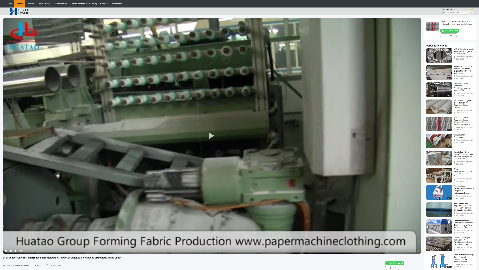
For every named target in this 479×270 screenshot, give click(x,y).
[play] (212, 136)
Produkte (19, 4)
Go (471, 12)
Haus (10, 4)
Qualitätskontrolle (60, 4)
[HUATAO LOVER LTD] (20, 11)
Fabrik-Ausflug (44, 4)
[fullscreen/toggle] (417, 251)
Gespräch (104, 4)
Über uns (30, 4)
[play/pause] (11, 251)
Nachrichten (117, 4)
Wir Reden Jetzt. (396, 263)
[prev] (6, 251)
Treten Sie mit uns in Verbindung (84, 4)
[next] (16, 251)
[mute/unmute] (21, 251)
